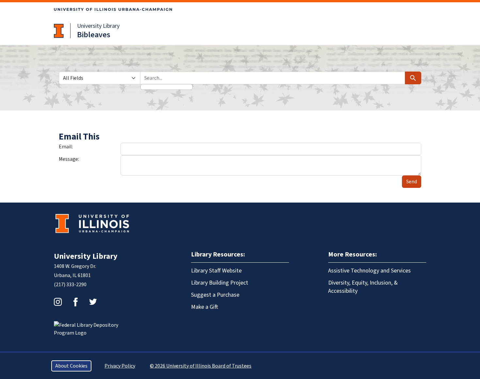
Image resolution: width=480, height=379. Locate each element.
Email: (66, 146)
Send (411, 181)
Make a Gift (204, 307)
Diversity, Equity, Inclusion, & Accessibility (363, 287)
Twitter (93, 302)
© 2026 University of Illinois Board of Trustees (200, 366)
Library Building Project (219, 283)
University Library (98, 26)
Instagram (58, 302)
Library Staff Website (216, 271)
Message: (69, 159)
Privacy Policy (119, 366)
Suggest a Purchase (215, 295)
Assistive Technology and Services (369, 271)
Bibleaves (93, 35)
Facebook (75, 302)
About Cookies (71, 366)
